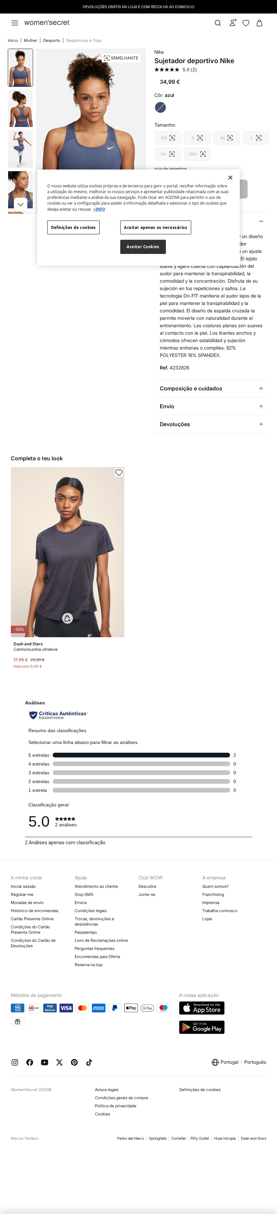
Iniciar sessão (23, 886)
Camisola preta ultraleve (36, 649)
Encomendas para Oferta (97, 956)
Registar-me (22, 894)
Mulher (31, 40)
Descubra (147, 886)
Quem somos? (215, 886)
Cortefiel (178, 1138)
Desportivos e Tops (84, 40)
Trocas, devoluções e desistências (94, 921)
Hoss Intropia (225, 1138)
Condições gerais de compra (121, 1097)
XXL (197, 152)
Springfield (157, 1138)
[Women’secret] (46, 22)
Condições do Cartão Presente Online (30, 929)
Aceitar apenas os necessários (155, 227)
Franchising (213, 894)
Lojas (207, 918)
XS (167, 135)
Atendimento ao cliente (96, 886)
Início (13, 40)
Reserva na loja (88, 964)
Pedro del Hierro (130, 1138)
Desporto (52, 40)
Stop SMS (84, 894)
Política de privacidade (115, 1105)
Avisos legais (107, 1089)
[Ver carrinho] (259, 23)
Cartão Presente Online (32, 918)
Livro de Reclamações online (101, 940)
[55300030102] (119, 472)
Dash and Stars (253, 1138)
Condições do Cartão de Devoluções (33, 943)
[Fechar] (230, 177)
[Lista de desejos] (246, 23)
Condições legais (91, 910)
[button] (20, 204)
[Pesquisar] (218, 23)
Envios (81, 902)
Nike (159, 52)
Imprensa (210, 902)
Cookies (102, 1113)
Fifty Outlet (200, 1138)
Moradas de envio (27, 902)
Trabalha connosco (219, 910)
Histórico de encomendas (34, 910)
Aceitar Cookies (143, 246)
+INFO (99, 208)
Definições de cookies (200, 1089)
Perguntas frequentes (95, 948)
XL (167, 152)
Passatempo (86, 932)
